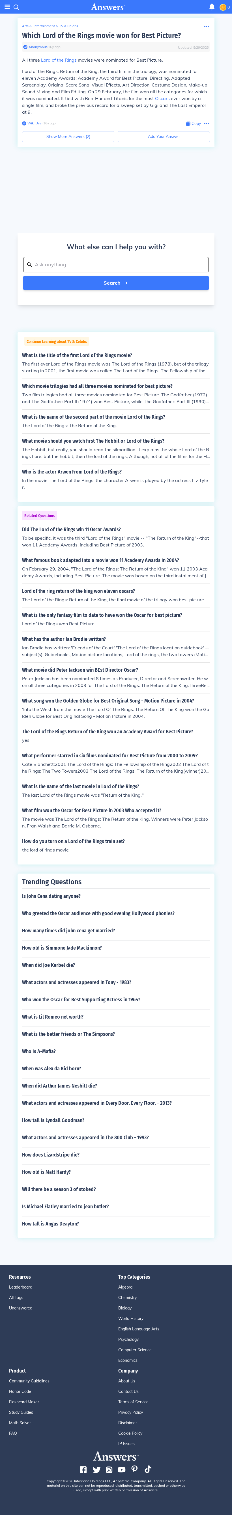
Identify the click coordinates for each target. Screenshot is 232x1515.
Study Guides (21, 1412)
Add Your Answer (164, 136)
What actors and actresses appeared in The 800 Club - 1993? (85, 1137)
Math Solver (20, 1422)
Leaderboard (20, 1287)
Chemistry (127, 1297)
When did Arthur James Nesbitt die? (59, 1086)
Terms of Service (133, 1401)
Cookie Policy (130, 1433)
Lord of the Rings (59, 60)
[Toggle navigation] (7, 7)
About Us (126, 1381)
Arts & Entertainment (38, 26)
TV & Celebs (68, 26)
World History (130, 1318)
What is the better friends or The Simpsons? (68, 1034)
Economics (128, 1360)
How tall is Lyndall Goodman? (53, 1120)
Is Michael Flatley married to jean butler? (65, 1206)
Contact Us (128, 1391)
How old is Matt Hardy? (46, 1172)
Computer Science (135, 1349)
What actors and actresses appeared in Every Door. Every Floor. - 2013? (97, 1103)
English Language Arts (138, 1329)
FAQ (13, 1433)
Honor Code (20, 1391)
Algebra (125, 1287)
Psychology (128, 1339)
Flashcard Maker (24, 1401)
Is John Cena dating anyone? (51, 896)
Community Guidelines (29, 1381)
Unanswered (20, 1308)
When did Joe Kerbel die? (48, 965)
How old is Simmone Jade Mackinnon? (62, 948)
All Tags (16, 1297)
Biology (125, 1308)
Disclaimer (127, 1422)
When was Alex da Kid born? (51, 1069)
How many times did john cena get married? (68, 931)
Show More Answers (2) (68, 136)
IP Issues (126, 1443)
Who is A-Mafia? (39, 1051)
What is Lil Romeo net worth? (52, 1017)
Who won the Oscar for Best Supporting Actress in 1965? (81, 1000)
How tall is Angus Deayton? (50, 1224)
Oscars (162, 98)
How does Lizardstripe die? (51, 1155)
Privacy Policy (130, 1412)
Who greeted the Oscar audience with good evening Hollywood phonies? (98, 913)
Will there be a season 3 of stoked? (59, 1189)
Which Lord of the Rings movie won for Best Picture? (101, 35)
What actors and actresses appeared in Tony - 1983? (76, 982)
